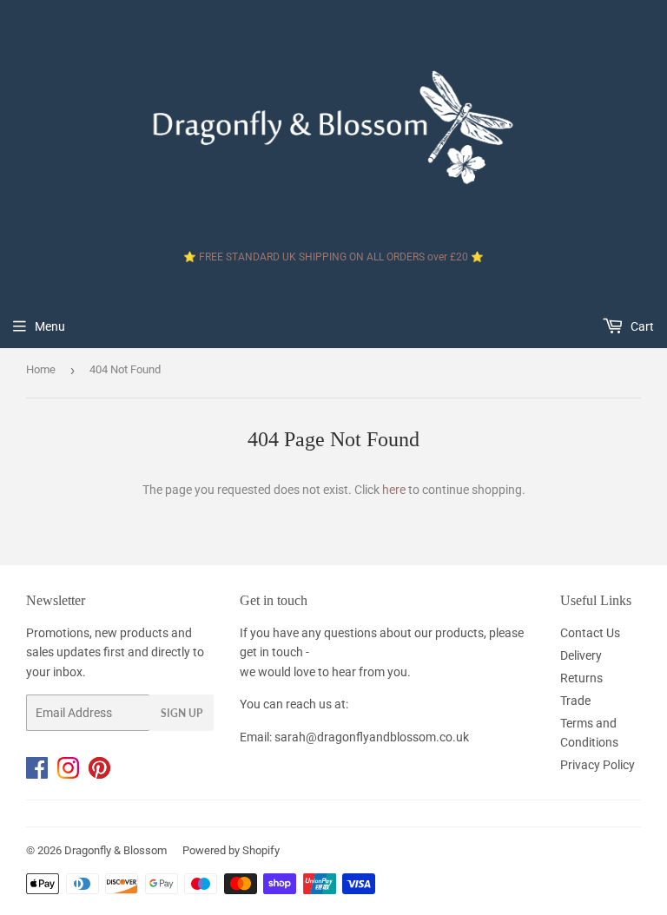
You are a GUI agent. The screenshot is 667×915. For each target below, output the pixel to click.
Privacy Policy (597, 765)
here (394, 490)
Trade (575, 701)
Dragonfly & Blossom (115, 850)
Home (41, 369)
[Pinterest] (103, 774)
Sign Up (181, 713)
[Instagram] (73, 774)
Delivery (581, 655)
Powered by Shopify (231, 850)
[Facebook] (41, 774)
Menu (50, 326)
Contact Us (590, 633)
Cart (641, 326)
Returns (581, 678)
